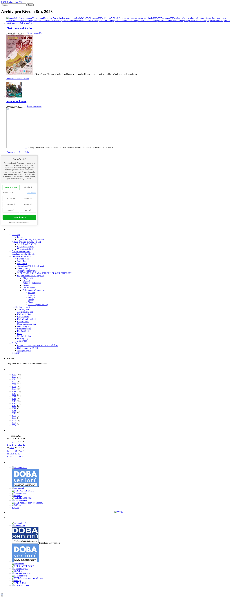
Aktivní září (28, 278)
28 (11, 453)
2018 (14, 394)
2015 (14, 401)
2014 (14, 403)
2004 (14, 425)
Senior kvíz (22, 263)
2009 (14, 415)
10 (19, 444)
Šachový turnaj (23, 268)
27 (8, 453)
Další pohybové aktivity (38, 304)
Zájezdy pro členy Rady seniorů (30, 239)
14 (11, 447)
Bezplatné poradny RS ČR (23, 254)
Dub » (20, 456)
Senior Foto (22, 261)
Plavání (26, 285)
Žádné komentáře (34, 33)
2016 (14, 398)
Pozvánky (21, 237)
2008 (14, 418)
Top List (15, 507)
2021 (14, 386)
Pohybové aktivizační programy (30, 275)
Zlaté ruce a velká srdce (19, 28)
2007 (14, 420)
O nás (14, 343)
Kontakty (16, 353)
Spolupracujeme (24, 350)
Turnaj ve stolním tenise (27, 271)
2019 (14, 391)
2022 (14, 384)
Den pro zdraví (29, 288)
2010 (14, 413)
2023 (14, 382)
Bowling (31, 292)
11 (21, 444)
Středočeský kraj (24, 336)
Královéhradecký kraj (26, 319)
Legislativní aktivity (25, 247)
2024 (14, 379)
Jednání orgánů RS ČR (27, 244)
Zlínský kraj (22, 341)
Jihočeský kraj (23, 309)
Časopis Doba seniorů (21, 251)
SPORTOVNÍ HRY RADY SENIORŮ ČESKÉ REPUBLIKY (44, 273)
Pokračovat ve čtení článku (17, 79)
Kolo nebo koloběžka (32, 283)
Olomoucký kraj (24, 326)
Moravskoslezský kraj (26, 324)
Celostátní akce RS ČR (21, 256)
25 (21, 450)
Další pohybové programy (34, 290)
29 (13, 453)
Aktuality (16, 234)
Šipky (30, 302)
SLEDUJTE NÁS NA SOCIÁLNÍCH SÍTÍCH (37, 345)
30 (16, 453)
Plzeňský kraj (23, 331)
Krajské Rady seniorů (21, 307)
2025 (14, 377)
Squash (31, 300)
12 (24, 444)
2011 (14, 411)
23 (16, 450)
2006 (14, 423)
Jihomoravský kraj (25, 312)
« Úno (9, 456)
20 (8, 450)
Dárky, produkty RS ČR (27, 348)
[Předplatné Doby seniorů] (25, 543)
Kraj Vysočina (23, 317)
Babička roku (23, 259)
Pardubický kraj (24, 329)
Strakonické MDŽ (16, 101)
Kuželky (31, 295)
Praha (19, 333)
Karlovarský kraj (24, 314)
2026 (14, 374)
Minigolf (31, 297)
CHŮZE (26, 280)
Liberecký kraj (23, 321)
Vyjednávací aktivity (26, 249)
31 (19, 453)
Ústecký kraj (22, 338)
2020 (14, 389)
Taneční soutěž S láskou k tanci (30, 266)
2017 (14, 396)
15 (13, 447)
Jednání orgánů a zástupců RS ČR (26, 242)
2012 (14, 408)
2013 (14, 406)
